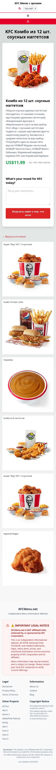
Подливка (8, 359)
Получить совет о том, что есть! (28, 213)
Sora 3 (5, 738)
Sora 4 (5, 734)
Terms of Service (10, 694)
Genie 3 (6, 714)
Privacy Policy (8, 690)
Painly (5, 722)
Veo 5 (4, 726)
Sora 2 (5, 730)
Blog (32, 694)
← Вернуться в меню (14, 236)
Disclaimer (7, 686)
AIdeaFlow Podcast (11, 718)
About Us (34, 686)
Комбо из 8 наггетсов (13, 418)
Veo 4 (4, 710)
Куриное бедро (10, 533)
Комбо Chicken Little (13, 302)
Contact (33, 690)
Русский (30, 8)
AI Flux (5, 706)
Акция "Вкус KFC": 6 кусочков (17, 244)
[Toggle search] (20, 8)
